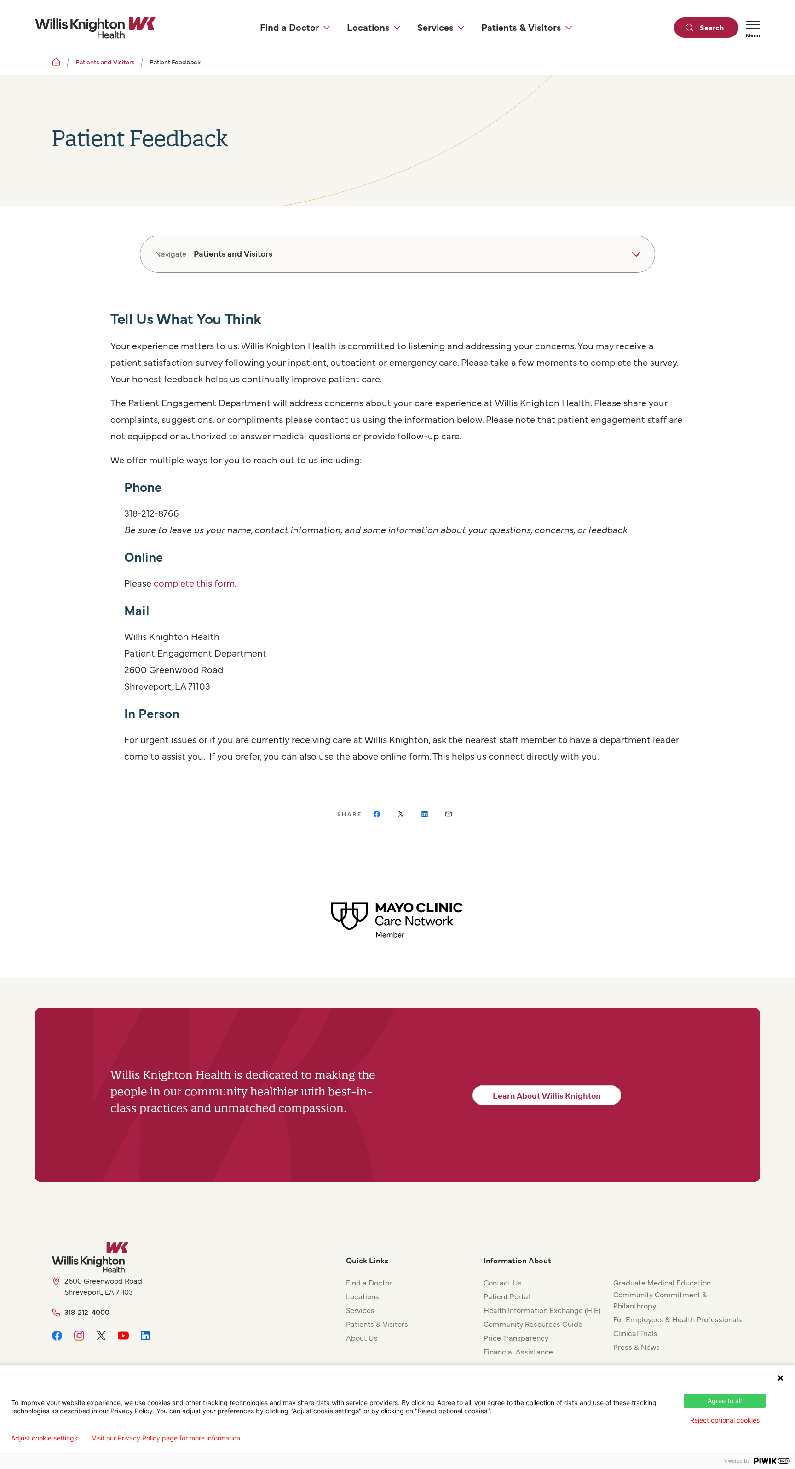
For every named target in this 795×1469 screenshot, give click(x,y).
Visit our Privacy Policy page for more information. (167, 1438)
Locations (362, 1296)
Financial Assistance (518, 1351)
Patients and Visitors (105, 61)
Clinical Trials (635, 1333)
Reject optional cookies (725, 1420)
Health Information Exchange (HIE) (542, 1310)
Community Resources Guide (533, 1324)
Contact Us (503, 1282)
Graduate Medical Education (662, 1282)
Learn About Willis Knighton (547, 1095)
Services (360, 1310)
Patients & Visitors (377, 1324)
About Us (362, 1337)
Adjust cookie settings (44, 1438)
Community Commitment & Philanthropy (660, 1299)
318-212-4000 (86, 1312)
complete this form (194, 582)
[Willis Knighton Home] (95, 28)
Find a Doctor (369, 1282)
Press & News (636, 1347)
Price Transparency (516, 1337)
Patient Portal (507, 1296)
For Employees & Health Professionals (677, 1319)
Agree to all (725, 1401)
